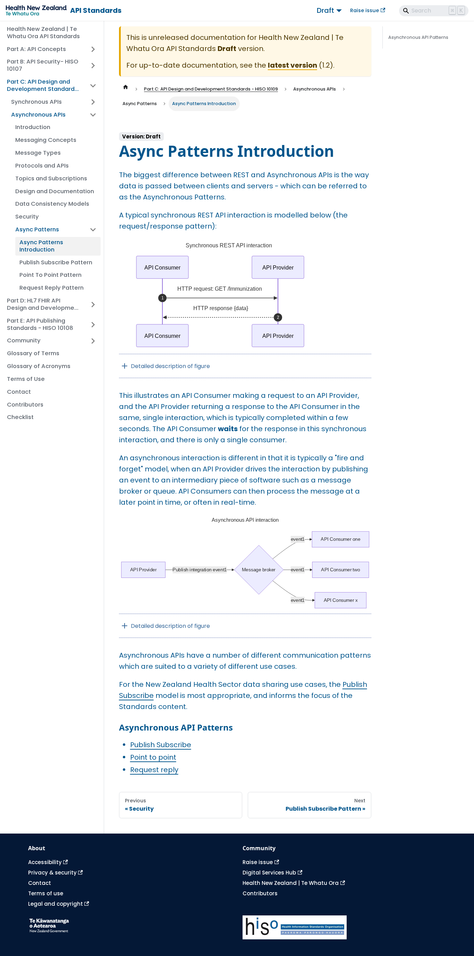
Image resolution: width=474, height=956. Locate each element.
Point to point (153, 757)
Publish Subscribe (160, 745)
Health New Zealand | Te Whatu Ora (291, 883)
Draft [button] (325, 10)
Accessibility (45, 862)
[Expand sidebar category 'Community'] (93, 341)
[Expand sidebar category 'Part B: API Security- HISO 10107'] (93, 65)
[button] (54, 102)
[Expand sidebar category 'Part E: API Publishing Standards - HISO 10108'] (93, 324)
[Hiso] (344, 927)
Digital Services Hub (269, 872)
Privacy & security (52, 872)
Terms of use (45, 893)
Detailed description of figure (170, 366)
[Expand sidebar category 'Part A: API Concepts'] (93, 49)
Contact (39, 883)
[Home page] (125, 89)
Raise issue (364, 10)
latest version (292, 65)
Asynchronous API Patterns (418, 37)
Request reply (154, 770)
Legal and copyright (55, 903)
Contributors (260, 893)
